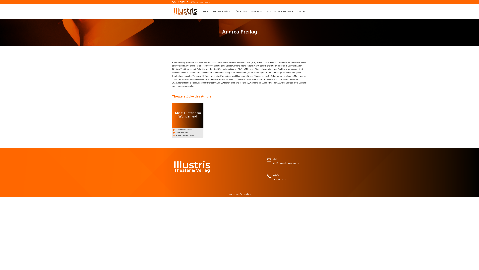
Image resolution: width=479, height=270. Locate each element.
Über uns (241, 11)
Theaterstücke (222, 11)
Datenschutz (245, 194)
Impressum (233, 194)
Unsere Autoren (260, 11)
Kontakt (302, 11)
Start (206, 11)
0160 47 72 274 (280, 179)
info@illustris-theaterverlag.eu (286, 163)
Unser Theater (283, 11)
